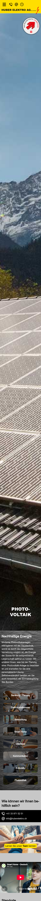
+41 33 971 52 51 (14, 813)
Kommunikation (20, 756)
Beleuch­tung (21, 719)
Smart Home (20, 731)
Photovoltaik (20, 780)
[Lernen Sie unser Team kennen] (20, 852)
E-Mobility (20, 768)
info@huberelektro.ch (16, 818)
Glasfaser (20, 744)
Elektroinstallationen (20, 707)
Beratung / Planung (20, 695)
